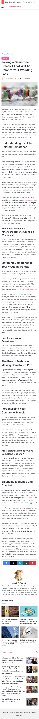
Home (5, 54)
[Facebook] (6, 563)
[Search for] (37, 7)
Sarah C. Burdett (8, 78)
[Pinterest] (32, 563)
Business (11, 54)
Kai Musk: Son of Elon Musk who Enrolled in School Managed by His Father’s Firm (13, 660)
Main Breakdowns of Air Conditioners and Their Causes (28, 642)
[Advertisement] (19, 31)
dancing (31, 498)
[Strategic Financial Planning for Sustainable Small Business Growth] (29, 611)
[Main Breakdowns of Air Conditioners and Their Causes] (29, 632)
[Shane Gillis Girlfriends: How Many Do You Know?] (32, 702)
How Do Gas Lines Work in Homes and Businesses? (10, 621)
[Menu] (3, 7)
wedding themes (31, 289)
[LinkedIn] (20, 563)
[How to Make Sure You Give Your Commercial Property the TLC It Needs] (10, 632)
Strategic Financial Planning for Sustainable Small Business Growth (28, 621)
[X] (13, 563)
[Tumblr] (26, 563)
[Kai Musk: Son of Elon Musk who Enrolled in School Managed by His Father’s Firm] (32, 660)
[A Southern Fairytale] (13, 7)
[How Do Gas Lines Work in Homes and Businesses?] (10, 611)
